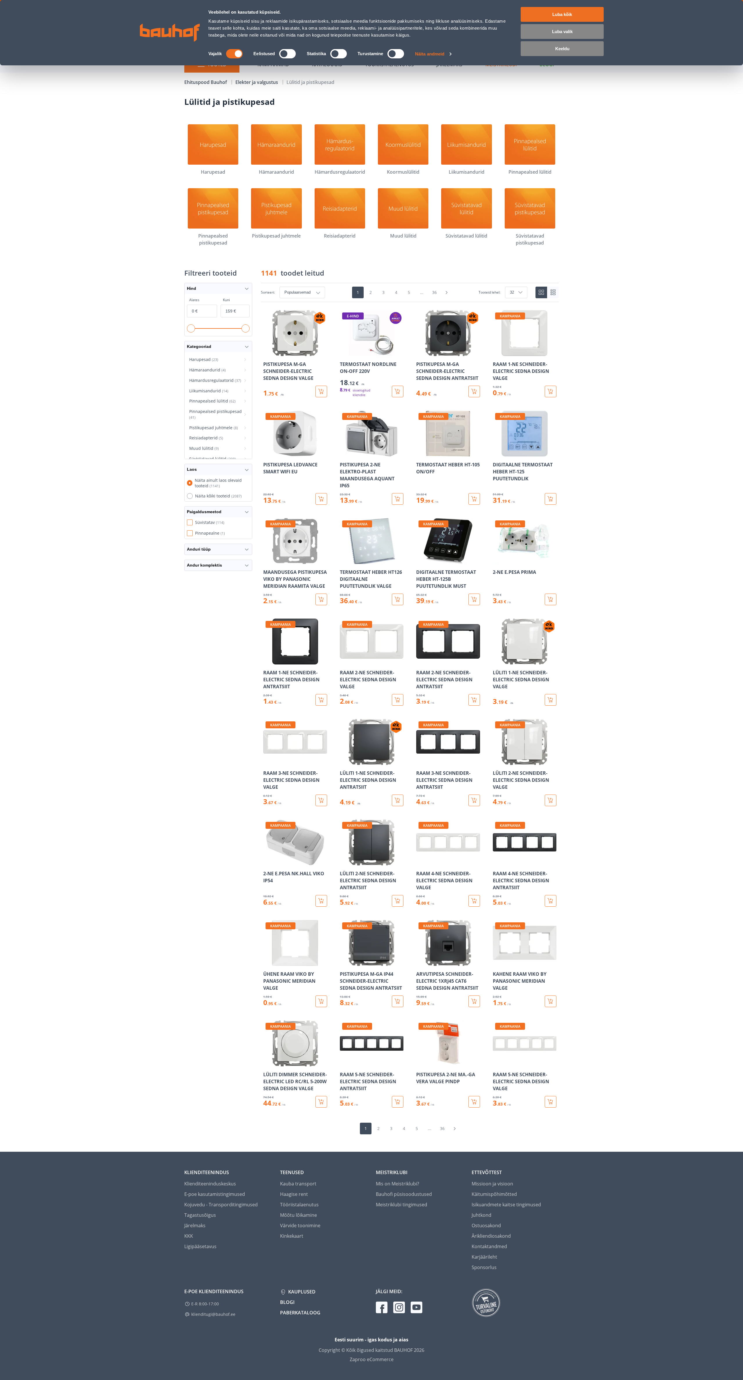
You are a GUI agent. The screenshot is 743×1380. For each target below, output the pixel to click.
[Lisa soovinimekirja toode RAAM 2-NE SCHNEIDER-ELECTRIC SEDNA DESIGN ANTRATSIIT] (421, 660)
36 (434, 292)
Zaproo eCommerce (372, 1359)
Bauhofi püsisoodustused (404, 1194)
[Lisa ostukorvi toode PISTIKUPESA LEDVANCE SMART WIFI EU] (321, 499)
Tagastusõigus (200, 1215)
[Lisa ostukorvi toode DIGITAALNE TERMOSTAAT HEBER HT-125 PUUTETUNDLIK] (550, 499)
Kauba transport (298, 1183)
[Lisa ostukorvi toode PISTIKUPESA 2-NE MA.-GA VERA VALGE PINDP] (474, 1102)
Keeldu (562, 48)
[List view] (553, 292)
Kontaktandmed (489, 1246)
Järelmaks (194, 1225)
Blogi (287, 1302)
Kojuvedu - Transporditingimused (221, 1204)
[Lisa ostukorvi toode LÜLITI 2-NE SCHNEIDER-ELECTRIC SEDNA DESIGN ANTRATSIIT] (397, 901)
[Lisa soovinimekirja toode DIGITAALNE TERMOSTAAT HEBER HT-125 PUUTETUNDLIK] (498, 452)
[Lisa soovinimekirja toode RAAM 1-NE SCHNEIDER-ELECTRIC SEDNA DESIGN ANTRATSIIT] (268, 660)
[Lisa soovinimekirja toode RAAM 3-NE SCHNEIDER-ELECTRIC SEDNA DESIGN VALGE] (268, 761)
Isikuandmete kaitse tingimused (506, 1204)
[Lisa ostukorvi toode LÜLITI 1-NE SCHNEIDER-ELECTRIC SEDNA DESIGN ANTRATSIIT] (397, 800)
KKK (188, 1236)
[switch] (287, 53)
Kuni (226, 299)
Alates (194, 299)
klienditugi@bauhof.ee (213, 1314)
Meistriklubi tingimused (401, 1204)
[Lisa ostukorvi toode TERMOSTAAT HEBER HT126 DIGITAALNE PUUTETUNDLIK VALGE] (397, 599)
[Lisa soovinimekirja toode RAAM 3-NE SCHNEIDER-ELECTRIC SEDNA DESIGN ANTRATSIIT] (421, 761)
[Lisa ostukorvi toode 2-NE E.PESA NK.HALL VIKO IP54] (321, 901)
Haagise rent (294, 1194)
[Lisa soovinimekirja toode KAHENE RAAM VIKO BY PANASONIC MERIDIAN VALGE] (498, 962)
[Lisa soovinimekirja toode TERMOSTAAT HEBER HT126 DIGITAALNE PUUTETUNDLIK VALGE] (345, 560)
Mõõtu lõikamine (298, 1215)
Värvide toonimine (300, 1225)
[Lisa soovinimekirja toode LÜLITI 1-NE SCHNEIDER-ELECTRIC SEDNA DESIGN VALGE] (498, 660)
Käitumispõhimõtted (494, 1194)
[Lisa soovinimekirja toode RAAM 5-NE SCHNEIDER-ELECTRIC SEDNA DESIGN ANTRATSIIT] (345, 1062)
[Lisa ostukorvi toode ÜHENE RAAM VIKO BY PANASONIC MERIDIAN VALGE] (321, 1001)
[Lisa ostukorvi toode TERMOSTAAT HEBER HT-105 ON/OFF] (474, 499)
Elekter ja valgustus (257, 82)
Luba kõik (562, 14)
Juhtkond (481, 1215)
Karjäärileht (484, 1257)
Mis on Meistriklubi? (397, 1183)
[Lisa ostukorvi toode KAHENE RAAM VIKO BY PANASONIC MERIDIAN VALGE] (550, 1001)
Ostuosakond (486, 1225)
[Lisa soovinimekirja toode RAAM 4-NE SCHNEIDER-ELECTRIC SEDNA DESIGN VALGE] (421, 861)
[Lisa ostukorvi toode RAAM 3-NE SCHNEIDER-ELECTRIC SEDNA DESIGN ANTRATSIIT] (474, 800)
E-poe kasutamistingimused (214, 1194)
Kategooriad (199, 346)
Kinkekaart (291, 1236)
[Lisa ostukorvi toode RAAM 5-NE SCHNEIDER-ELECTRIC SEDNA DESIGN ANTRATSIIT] (397, 1102)
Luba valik (562, 31)
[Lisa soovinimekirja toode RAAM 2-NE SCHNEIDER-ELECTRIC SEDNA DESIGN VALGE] (345, 660)
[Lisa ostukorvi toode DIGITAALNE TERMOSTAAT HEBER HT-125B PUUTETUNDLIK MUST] (474, 599)
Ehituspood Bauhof (206, 82)
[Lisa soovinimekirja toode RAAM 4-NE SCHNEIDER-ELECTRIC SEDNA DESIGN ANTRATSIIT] (498, 861)
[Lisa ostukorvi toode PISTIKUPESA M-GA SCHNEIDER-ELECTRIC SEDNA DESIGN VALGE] (321, 391)
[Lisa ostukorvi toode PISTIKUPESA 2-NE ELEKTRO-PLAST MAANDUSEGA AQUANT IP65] (397, 499)
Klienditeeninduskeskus (210, 1183)
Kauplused (301, 1292)
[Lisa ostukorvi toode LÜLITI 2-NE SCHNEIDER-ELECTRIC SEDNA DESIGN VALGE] (550, 800)
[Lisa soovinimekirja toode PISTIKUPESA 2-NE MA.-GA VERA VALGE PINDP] (421, 1062)
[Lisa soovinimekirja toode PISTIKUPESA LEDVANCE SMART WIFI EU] (268, 452)
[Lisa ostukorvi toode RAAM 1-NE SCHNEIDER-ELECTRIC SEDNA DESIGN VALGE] (550, 391)
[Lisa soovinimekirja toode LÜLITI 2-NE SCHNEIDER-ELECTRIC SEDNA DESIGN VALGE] (498, 761)
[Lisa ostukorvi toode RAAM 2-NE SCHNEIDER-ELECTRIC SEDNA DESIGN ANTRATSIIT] (474, 700)
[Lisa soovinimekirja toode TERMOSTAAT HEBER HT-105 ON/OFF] (421, 452)
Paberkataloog (300, 1312)
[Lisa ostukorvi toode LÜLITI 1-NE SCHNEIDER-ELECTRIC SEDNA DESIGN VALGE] (550, 700)
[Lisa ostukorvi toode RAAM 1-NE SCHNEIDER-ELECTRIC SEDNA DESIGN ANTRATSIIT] (321, 700)
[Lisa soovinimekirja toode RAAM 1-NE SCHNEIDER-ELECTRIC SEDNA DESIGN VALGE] (498, 352)
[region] (410, 709)
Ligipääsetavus (200, 1246)
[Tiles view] (541, 292)
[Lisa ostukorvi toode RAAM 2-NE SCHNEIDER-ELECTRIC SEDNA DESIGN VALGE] (397, 700)
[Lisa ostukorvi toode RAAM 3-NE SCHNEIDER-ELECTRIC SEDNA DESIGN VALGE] (321, 800)
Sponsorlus (484, 1267)
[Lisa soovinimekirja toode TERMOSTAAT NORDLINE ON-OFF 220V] (345, 352)
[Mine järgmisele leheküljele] (446, 292)
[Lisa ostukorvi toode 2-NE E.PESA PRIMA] (550, 599)
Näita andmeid (429, 53)
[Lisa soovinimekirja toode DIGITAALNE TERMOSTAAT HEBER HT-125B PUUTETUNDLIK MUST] (421, 560)
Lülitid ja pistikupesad (310, 82)
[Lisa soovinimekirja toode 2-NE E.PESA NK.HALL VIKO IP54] (268, 861)
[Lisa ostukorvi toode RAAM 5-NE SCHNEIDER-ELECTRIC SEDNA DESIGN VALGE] (550, 1102)
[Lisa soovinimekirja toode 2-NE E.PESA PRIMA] (498, 560)
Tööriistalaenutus (299, 1204)
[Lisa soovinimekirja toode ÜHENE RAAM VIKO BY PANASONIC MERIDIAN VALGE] (268, 962)
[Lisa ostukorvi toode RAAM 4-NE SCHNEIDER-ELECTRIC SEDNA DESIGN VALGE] (474, 901)
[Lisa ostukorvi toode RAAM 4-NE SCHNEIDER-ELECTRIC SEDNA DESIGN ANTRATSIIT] (550, 901)
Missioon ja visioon (492, 1183)
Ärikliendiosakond (491, 1236)
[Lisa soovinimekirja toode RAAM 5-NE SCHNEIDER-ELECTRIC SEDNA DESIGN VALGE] (498, 1062)
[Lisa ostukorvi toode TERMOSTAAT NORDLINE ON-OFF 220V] (397, 391)
